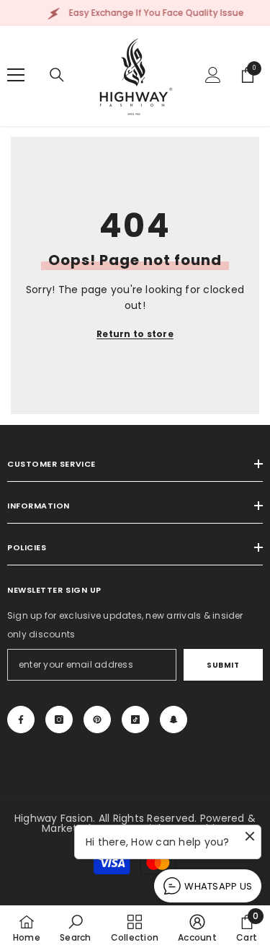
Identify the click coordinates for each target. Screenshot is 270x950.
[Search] (57, 75)
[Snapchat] (173, 719)
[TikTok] (135, 719)
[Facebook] (21, 719)
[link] (75, 927)
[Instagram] (59, 719)
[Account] (213, 75)
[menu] (15, 75)
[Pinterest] (97, 719)
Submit (223, 665)
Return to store (135, 334)
